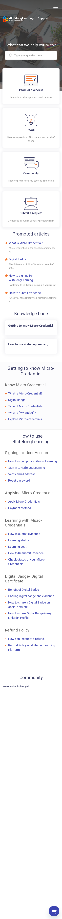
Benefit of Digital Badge (23, 590)
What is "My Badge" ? (22, 413)
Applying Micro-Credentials (29, 493)
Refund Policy (17, 630)
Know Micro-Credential (25, 385)
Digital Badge (17, 259)
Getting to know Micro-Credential (31, 371)
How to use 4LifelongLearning (31, 439)
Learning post (17, 547)
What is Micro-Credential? (26, 243)
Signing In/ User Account (27, 453)
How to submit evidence (25, 293)
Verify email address (22, 474)
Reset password (19, 480)
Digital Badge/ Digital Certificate (24, 579)
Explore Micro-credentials (25, 419)
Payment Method (19, 508)
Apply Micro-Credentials (24, 501)
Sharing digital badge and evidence (31, 596)
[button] (56, 7)
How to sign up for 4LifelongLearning (21, 278)
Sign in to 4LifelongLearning (26, 468)
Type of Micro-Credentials (25, 406)
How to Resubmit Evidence (26, 553)
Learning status (18, 540)
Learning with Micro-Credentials (23, 523)
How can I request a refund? (26, 639)
